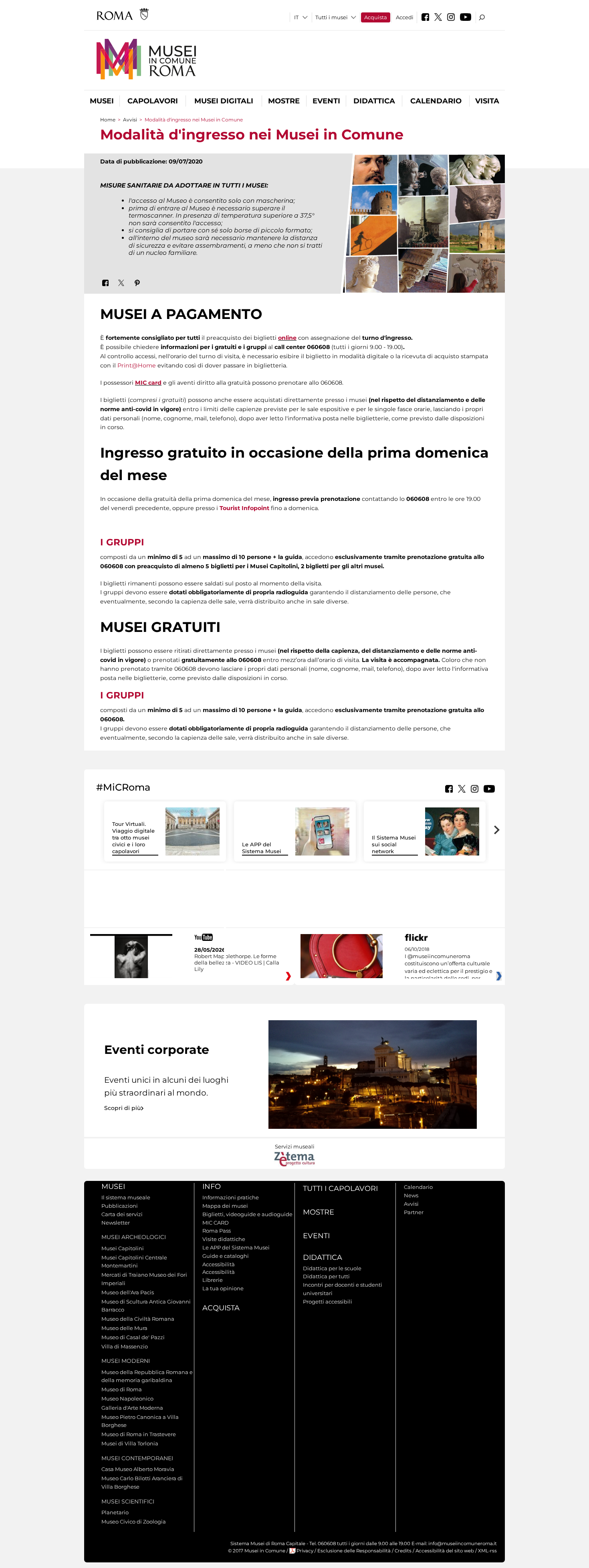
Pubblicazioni (119, 1206)
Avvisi (130, 120)
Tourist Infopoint (244, 508)
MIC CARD (215, 1222)
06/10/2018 (448, 964)
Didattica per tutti (326, 1276)
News (411, 1195)
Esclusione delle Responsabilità (354, 1551)
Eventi (326, 101)
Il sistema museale (125, 1197)
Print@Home (136, 365)
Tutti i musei (331, 17)
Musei (102, 101)
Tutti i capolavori (340, 1188)
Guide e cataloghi (225, 1256)
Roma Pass (216, 1230)
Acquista (375, 17)
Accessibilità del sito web (445, 1551)
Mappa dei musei (225, 1206)
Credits (403, 1551)
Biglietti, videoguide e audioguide (247, 1214)
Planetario (115, 1512)
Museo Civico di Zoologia (133, 1521)
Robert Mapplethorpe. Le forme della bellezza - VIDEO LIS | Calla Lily (236, 962)
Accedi (405, 17)
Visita (487, 101)
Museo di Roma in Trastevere (138, 1434)
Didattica (374, 101)
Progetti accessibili (327, 1301)
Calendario (436, 101)
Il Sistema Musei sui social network (394, 844)
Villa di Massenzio (124, 1346)
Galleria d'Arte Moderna (132, 1408)
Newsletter (115, 1222)
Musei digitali (223, 101)
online (287, 337)
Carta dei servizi (122, 1214)
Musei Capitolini (122, 1248)
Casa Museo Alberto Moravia (137, 1469)
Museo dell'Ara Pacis (127, 1292)
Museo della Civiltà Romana (137, 1319)
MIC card (148, 382)
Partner (414, 1212)
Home (107, 120)
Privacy (305, 1551)
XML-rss (487, 1551)
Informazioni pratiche (230, 1197)
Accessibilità (218, 1264)
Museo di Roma (121, 1389)
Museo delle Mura (124, 1328)
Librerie (212, 1280)
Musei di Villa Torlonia (129, 1443)
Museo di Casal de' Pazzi (133, 1337)
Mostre (284, 101)
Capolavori (152, 101)
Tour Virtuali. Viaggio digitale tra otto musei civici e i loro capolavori (133, 837)
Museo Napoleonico (127, 1398)
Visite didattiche (223, 1239)
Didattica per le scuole (332, 1268)
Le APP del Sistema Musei (261, 847)
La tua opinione (223, 1288)
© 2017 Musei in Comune (256, 1551)
